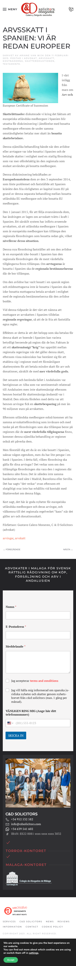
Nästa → (68, 549)
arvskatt (20, 538)
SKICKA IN (15, 735)
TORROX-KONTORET (26, 851)
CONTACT (32, 926)
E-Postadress (16, 626)
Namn (11, 607)
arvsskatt (46, 58)
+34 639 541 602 (22, 829)
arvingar (8, 538)
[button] (10, 9)
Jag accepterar (34, 681)
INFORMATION (12, 926)
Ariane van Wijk (32, 55)
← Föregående (11, 549)
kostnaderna (13, 61)
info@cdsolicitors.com (26, 824)
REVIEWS (64, 921)
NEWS (50, 921)
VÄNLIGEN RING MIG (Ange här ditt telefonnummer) (31, 712)
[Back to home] (38, 9)
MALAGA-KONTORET (26, 865)
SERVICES (9, 921)
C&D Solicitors (31, 921)
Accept (10, 959)
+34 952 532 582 (22, 819)
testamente (11, 64)
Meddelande (15, 646)
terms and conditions (44, 681)
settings (33, 953)
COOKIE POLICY (52, 926)
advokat (30, 58)
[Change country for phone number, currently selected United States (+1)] (10, 723)
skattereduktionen (39, 61)
